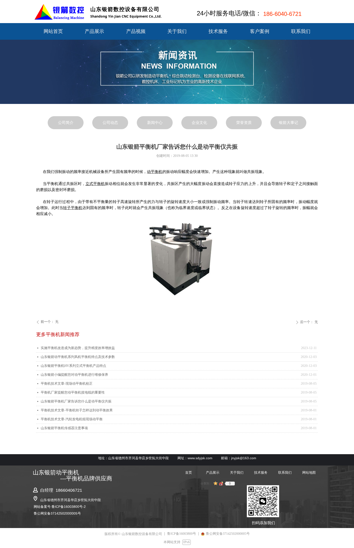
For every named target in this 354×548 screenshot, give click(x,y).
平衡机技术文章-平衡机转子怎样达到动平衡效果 (77, 410)
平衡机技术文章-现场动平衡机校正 (66, 383)
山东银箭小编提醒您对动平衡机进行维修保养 (74, 374)
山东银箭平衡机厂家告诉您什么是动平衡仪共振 (76, 401)
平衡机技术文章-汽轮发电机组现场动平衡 (72, 419)
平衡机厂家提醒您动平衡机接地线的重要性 (73, 392)
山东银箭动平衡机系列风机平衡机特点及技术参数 (78, 357)
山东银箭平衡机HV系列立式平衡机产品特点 (73, 366)
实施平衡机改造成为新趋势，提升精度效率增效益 (78, 348)
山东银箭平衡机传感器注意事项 (64, 428)
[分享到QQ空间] (216, 483)
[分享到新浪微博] (221, 483)
